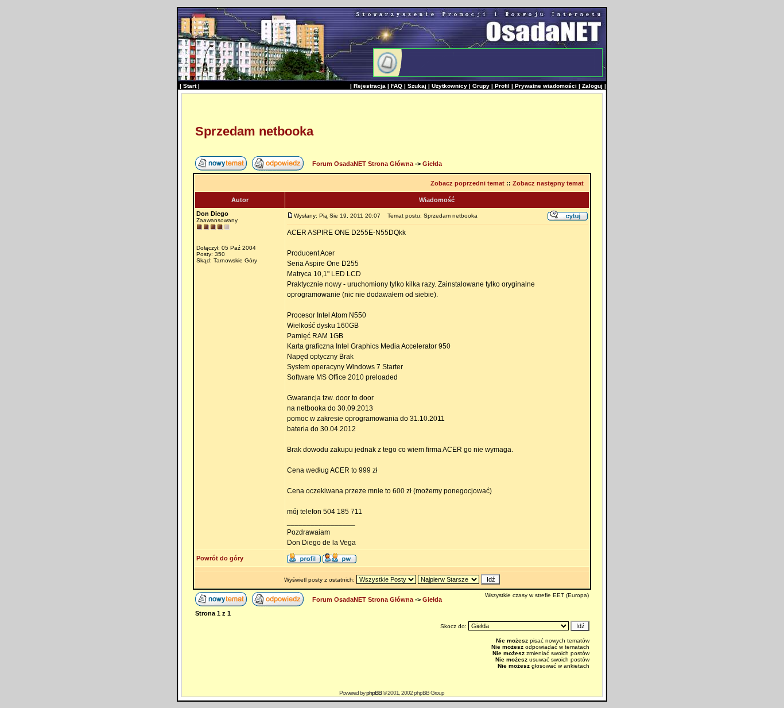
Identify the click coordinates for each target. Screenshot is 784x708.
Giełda (432, 163)
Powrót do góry (219, 558)
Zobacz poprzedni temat (467, 183)
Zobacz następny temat (548, 183)
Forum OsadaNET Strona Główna (362, 163)
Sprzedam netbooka (254, 131)
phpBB (374, 693)
